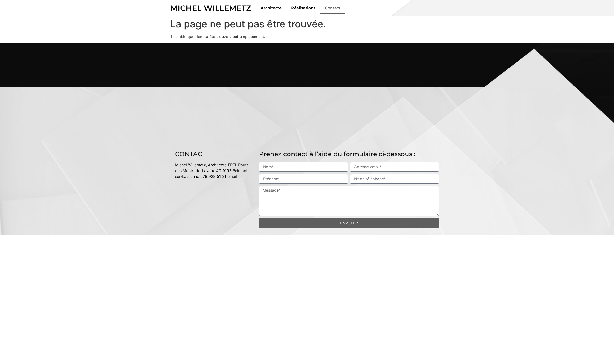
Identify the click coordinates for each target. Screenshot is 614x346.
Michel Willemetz (210, 8)
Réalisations (303, 8)
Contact (333, 8)
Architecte (271, 8)
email (232, 176)
